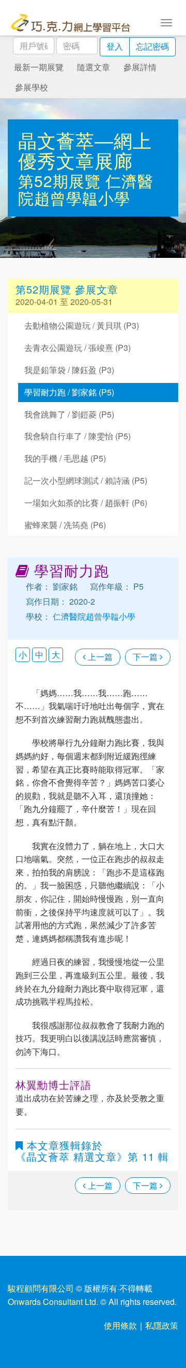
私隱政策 (161, 1325)
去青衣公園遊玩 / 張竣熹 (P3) (77, 347)
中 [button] (39, 654)
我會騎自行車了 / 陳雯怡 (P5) (77, 436)
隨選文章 (93, 67)
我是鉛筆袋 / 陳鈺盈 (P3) (69, 370)
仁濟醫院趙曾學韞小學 (85, 189)
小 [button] (23, 654)
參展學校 (31, 87)
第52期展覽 (61, 181)
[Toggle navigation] (166, 21)
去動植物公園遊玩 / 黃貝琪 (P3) (81, 325)
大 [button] (56, 654)
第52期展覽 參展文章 (67, 289)
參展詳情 (140, 67)
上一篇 (99, 657)
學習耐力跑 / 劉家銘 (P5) (69, 392)
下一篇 (146, 657)
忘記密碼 (152, 46)
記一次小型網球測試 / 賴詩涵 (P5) (85, 480)
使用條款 (120, 1325)
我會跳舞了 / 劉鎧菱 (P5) (69, 414)
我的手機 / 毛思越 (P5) (65, 458)
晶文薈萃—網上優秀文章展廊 (85, 150)
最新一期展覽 (39, 67)
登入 (114, 46)
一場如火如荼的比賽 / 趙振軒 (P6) (85, 503)
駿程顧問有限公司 (41, 1288)
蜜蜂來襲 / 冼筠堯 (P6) (65, 525)
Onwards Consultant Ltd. (53, 1302)
